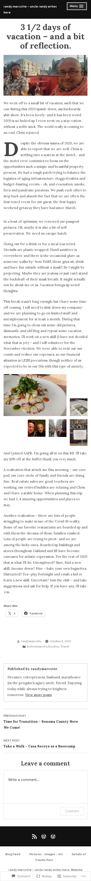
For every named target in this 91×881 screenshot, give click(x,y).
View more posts (38, 695)
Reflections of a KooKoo (43, 646)
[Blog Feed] (35, 836)
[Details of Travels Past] (52, 836)
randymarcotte (31, 641)
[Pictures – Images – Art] (43, 836)
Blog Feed (12, 854)
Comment (72, 811)
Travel (65, 646)
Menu (77, 6)
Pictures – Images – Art (46, 854)
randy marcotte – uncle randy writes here (38, 870)
